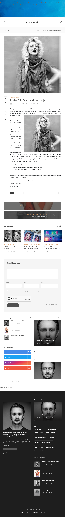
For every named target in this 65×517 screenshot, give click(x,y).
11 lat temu (9, 251)
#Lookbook (51, 437)
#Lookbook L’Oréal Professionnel (43, 442)
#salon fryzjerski (43, 193)
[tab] (36, 457)
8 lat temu (18, 103)
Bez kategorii (43, 30)
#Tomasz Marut (14, 194)
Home (38, 30)
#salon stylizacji (53, 193)
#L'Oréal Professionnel (40, 437)
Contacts (28, 512)
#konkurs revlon (39, 434)
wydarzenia (57, 244)
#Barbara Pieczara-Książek (50, 429)
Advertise (43, 512)
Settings (35, 512)
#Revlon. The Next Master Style (42, 444)
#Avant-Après (19, 193)
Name (8, 282)
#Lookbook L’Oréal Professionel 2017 (43, 439)
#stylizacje (37, 449)
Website (43, 282)
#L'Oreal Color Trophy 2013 (52, 434)
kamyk (14, 103)
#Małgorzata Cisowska (31, 193)
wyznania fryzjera (41, 214)
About (22, 512)
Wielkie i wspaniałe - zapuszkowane (39, 216)
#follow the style (50, 432)
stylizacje (16, 244)
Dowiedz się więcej (10, 449)
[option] (12, 240)
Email (25, 282)
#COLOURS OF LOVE (39, 432)
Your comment (10, 267)
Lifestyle (21, 205)
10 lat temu (29, 251)
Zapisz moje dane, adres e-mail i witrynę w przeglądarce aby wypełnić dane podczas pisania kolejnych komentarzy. (31, 291)
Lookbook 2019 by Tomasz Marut (25, 207)
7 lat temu (38, 343)
